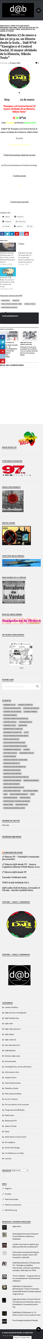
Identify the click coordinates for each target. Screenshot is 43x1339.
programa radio (10, 797)
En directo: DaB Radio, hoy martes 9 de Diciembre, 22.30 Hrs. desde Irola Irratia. (7, 282)
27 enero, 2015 (15, 63)
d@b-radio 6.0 (10, 1039)
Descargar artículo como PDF (11, 295)
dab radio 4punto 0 (12, 1045)
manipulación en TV (12, 763)
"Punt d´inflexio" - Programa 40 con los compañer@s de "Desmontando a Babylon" (26, 1278)
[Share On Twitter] (7, 234)
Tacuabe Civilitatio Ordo (14, 877)
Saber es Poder (7, 31)
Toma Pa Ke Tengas (12, 1147)
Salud (7, 1131)
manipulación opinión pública (16, 777)
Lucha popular (10, 756)
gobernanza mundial (12, 749)
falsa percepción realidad (14, 742)
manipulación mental (12, 773)
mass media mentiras (12, 791)
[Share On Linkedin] (12, 234)
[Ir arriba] (38, 1329)
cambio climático (25, 704)
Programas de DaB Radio (15, 1110)
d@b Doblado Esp (12, 1018)
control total (10, 725)
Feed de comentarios (13, 1205)
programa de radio (9, 307)
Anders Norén (14, 1335)
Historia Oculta (10, 753)
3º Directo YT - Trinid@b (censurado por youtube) (20, 858)
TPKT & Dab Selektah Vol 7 (15, 883)
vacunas (8, 1158)
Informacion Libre (8, 27)
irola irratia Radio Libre (12, 304)
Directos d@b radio (20, 26)
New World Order (30, 791)
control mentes (10, 715)
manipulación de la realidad (15, 760)
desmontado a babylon (13, 729)
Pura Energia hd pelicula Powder (25, 1320)
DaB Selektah (10, 1050)
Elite (26, 732)
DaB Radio (6, 300)
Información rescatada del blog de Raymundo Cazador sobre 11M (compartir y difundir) (25, 1254)
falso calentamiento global (15, 746)
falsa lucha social (11, 739)
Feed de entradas (11, 1199)
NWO (32, 794)
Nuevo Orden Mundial (19, 794)
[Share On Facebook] (2, 234)
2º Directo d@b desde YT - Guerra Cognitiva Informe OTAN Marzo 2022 (21, 865)
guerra (26, 749)
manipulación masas (12, 770)
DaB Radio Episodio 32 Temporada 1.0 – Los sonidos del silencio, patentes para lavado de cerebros (26, 257)
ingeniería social (27, 753)
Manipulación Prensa (12, 780)
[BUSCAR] (37, 686)
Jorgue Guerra (10, 1077)
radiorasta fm (22, 804)
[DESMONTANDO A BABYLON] (18, 16)
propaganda (25, 797)
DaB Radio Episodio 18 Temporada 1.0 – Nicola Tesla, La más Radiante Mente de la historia (7, 257)
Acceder (8, 1194)
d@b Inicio (16, 1226)
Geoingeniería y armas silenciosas (18, 1066)
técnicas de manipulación (14, 808)
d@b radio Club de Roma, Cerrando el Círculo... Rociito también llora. (21, 889)
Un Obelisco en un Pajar (14, 1153)
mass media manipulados (14, 787)
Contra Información (12, 708)
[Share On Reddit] (21, 234)
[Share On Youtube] (26, 234)
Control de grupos (31, 708)
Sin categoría (10, 1142)
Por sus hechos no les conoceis (17, 1104)
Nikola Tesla (30, 304)
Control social (10, 722)
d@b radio (5, 26)
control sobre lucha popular (16, 718)
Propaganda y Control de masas (17, 801)
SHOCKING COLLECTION (15, 1137)
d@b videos (9, 1034)
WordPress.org (11, 1210)
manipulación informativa (15, 766)
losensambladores (10, 316)
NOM (5, 794)
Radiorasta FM (28, 29)
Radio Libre (14, 29)
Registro (8, 1188)
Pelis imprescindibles (13, 1093)
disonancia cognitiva (12, 732)
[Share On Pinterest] (17, 234)
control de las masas (12, 711)
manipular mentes (31, 780)
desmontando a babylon (21, 1333)
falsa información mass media (16, 735)
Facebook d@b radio (11, 837)
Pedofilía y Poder (11, 1088)
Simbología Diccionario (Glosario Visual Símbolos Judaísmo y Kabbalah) (25, 1236)
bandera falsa (9, 704)
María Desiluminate (11, 784)
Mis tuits (5, 825)
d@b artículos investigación (15, 1012)
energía (16, 300)
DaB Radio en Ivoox (13, 852)
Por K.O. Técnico (11, 1099)
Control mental (30, 711)
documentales (10, 1061)
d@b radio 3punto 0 (13, 1029)
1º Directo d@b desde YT (14, 872)
